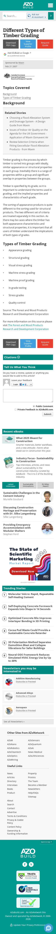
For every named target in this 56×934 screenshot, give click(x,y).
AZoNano (11, 744)
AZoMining (12, 759)
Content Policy (14, 826)
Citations (10, 357)
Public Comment (44, 406)
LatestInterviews (10, 485)
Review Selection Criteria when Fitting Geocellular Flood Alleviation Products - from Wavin (29, 145)
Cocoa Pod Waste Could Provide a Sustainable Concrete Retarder (29, 632)
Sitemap (32, 796)
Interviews (12, 785)
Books (10, 788)
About (10, 800)
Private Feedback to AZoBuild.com (35, 409)
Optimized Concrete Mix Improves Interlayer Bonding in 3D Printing (29, 620)
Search (10, 804)
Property (32, 773)
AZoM (10, 740)
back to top (45, 842)
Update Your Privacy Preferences (29, 925)
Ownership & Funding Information (17, 832)
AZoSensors (34, 740)
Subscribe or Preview (26, 681)
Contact (11, 808)
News (10, 773)
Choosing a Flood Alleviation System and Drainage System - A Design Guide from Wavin (30, 121)
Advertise (12, 812)
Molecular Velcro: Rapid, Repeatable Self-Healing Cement (31, 596)
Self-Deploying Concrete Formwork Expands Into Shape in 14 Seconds (30, 608)
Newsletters (34, 788)
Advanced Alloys (24, 693)
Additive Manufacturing (28, 678)
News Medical (35, 752)
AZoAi (31, 748)
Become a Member (37, 785)
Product (11, 792)
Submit (47, 414)
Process (32, 777)
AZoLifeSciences (36, 755)
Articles (11, 777)
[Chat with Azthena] (48, 928)
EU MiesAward (45, 485)
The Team (33, 781)
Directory (11, 781)
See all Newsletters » (14, 721)
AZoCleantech (14, 752)
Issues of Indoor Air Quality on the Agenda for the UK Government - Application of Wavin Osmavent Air (29, 133)
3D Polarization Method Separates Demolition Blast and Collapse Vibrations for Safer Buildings (29, 645)
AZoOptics (12, 755)
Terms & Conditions (17, 816)
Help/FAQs (33, 792)
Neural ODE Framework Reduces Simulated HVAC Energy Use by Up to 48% (29, 657)
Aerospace (21, 707)
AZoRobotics (13, 748)
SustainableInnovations (28, 485)
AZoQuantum (34, 744)
